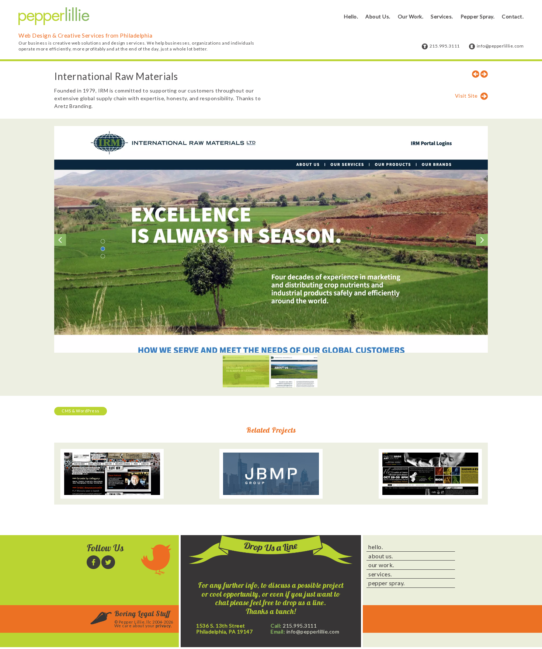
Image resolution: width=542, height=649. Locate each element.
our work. (381, 565)
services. (380, 574)
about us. (380, 556)
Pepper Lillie (53, 16)
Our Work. (411, 16)
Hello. (351, 16)
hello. (375, 547)
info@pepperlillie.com (500, 46)
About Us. (377, 16)
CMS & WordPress (81, 410)
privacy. (163, 625)
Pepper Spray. (478, 16)
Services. (442, 16)
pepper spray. (386, 583)
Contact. (513, 16)
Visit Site (466, 96)
